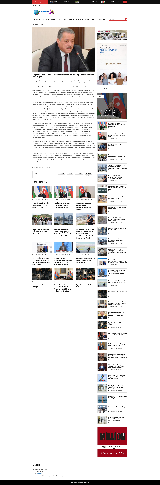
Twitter (70, 173)
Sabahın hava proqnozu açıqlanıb (117, 407)
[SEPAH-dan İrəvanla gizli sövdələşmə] (52, 2)
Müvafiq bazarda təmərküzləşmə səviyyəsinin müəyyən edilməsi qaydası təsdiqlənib (117, 387)
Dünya (66, 19)
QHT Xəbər (46, 19)
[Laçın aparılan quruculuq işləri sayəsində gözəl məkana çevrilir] (77, 2)
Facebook (62, 173)
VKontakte (79, 173)
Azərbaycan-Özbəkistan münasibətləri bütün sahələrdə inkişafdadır (62, 205)
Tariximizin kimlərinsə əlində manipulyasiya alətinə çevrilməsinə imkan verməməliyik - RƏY (117, 167)
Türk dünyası (36, 19)
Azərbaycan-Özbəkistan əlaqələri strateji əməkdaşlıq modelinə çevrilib (117, 135)
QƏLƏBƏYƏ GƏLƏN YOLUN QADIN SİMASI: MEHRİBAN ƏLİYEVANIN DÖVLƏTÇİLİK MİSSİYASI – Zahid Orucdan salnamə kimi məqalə (85, 234)
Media (53, 19)
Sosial (88, 19)
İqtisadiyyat (80, 19)
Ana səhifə (35, 24)
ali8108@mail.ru (41, 474)
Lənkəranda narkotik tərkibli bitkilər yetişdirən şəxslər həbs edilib (117, 188)
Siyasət (59, 19)
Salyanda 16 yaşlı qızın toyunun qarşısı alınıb (117, 208)
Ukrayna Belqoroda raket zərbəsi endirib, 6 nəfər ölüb (117, 229)
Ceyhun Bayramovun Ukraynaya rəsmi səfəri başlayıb (117, 344)
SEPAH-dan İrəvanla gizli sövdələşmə (115, 145)
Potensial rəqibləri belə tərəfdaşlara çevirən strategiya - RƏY (40, 205)
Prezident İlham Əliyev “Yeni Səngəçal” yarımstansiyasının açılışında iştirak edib (116, 419)
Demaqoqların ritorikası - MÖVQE (117, 291)
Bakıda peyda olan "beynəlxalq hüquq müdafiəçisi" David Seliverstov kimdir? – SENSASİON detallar (117, 356)
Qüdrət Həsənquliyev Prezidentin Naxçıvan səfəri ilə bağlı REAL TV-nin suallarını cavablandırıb (117, 272)
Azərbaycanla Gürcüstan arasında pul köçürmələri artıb (117, 197)
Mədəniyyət (101, 19)
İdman (93, 19)
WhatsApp (90, 175)
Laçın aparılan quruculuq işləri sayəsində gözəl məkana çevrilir (41, 232)
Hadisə (71, 19)
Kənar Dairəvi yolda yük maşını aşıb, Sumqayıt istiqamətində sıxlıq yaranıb (117, 219)
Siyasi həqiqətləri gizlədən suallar (115, 323)
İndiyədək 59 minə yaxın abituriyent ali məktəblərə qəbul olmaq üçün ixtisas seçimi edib (117, 251)
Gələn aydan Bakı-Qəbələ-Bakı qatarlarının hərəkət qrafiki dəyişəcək (116, 240)
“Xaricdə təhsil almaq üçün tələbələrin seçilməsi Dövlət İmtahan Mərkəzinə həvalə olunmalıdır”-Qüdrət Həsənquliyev (117, 366)
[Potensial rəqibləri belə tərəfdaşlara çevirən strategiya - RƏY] (103, 2)
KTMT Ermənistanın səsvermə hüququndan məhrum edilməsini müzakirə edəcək (117, 377)
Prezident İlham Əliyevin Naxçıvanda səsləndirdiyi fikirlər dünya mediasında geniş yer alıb (117, 261)
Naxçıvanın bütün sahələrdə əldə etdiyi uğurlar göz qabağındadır (85, 260)
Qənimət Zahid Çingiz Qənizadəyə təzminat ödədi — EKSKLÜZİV (117, 334)
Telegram (89, 173)
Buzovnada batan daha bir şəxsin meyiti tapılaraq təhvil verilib (117, 397)
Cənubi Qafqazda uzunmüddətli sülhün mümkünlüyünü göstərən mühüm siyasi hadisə (117, 303)
